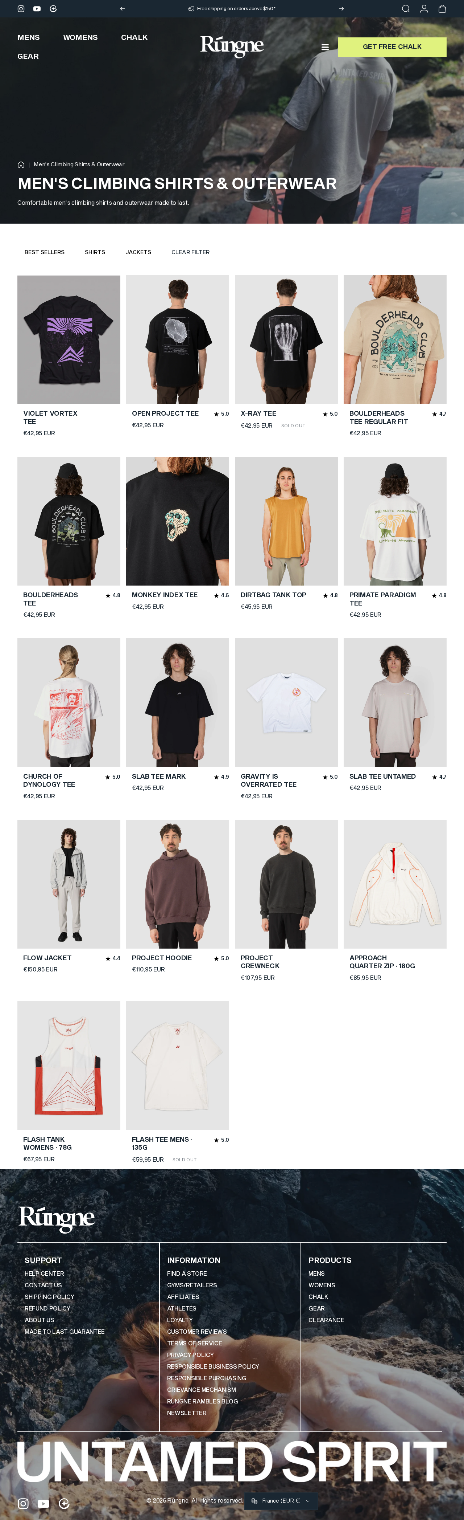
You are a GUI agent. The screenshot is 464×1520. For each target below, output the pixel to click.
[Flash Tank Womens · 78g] (68, 1065)
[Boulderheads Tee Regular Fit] (395, 339)
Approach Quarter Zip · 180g (382, 962)
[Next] (341, 8)
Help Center (44, 1273)
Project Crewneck (260, 962)
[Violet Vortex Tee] (68, 339)
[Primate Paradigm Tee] (395, 521)
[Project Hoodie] (177, 884)
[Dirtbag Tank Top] (286, 521)
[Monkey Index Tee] (177, 521)
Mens (316, 1273)
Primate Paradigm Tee (382, 599)
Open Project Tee (165, 414)
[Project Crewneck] (286, 884)
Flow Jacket (47, 958)
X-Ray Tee (258, 414)
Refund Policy (47, 1308)
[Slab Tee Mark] (177, 702)
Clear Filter (190, 252)
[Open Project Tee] (177, 339)
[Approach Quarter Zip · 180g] (395, 884)
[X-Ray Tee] (286, 339)
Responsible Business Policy (213, 1366)
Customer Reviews (197, 1332)
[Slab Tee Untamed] (395, 702)
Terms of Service (194, 1343)
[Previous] (122, 8)
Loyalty (180, 1320)
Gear (316, 1308)
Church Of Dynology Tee (49, 781)
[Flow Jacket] (68, 884)
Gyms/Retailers (192, 1285)
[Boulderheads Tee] (68, 521)
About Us (39, 1320)
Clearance (326, 1320)
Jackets (138, 252)
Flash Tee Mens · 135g (162, 1144)
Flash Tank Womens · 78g (47, 1144)
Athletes (181, 1308)
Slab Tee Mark (159, 777)
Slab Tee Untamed (382, 777)
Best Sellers (45, 252)
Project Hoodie (162, 958)
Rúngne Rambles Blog (202, 1401)
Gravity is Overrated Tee (269, 781)
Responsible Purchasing (206, 1378)
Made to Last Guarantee (65, 1332)
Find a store (187, 1273)
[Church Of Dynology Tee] (68, 702)
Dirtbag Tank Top (273, 595)
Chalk (318, 1297)
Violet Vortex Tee (50, 418)
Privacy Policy (190, 1355)
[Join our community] (53, 9)
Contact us (43, 1285)
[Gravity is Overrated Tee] (286, 702)
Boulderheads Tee (50, 599)
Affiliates (183, 1297)
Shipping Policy (49, 1297)
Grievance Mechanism (201, 1390)
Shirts (95, 252)
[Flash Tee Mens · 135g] (177, 1065)
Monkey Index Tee (165, 595)
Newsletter (187, 1413)
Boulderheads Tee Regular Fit (378, 418)
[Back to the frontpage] (21, 164)
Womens (321, 1285)
